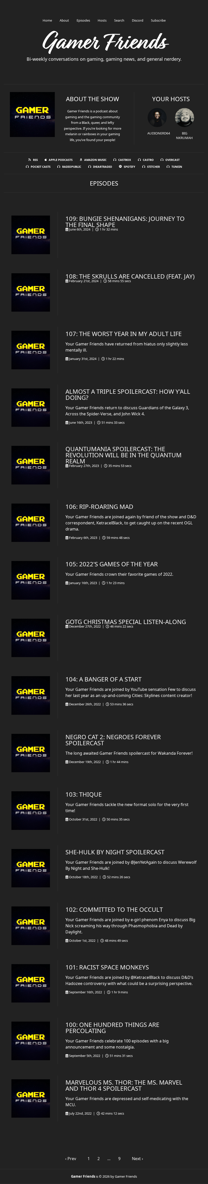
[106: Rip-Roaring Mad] (30, 523)
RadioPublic (71, 167)
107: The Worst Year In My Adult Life (123, 333)
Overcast (172, 160)
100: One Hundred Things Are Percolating (112, 1027)
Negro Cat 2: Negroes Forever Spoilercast (113, 740)
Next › (137, 1158)
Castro (148, 160)
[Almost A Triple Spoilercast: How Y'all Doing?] (30, 407)
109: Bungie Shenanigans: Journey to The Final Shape (125, 221)
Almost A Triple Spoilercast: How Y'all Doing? (127, 394)
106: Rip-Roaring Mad (99, 506)
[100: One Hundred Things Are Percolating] (30, 1041)
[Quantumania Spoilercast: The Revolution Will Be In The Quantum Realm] (30, 465)
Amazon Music (95, 160)
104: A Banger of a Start (103, 679)
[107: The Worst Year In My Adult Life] (30, 350)
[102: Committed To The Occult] (30, 925)
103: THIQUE (83, 794)
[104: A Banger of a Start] (30, 695)
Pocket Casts (40, 167)
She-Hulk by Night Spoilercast (114, 852)
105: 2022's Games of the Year (111, 564)
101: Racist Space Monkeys (107, 967)
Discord (137, 20)
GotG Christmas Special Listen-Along (125, 621)
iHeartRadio (102, 167)
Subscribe (158, 20)
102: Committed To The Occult (114, 909)
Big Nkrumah (184, 135)
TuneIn (176, 167)
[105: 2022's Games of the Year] (30, 580)
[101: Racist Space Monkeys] (30, 983)
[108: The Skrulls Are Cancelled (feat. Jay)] (30, 292)
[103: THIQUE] (30, 810)
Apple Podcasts (61, 160)
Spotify (129, 167)
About (64, 20)
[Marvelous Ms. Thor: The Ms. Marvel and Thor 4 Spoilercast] (30, 1098)
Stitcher (153, 167)
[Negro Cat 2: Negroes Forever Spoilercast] (30, 753)
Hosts (102, 20)
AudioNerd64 (158, 133)
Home (47, 20)
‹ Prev (70, 1158)
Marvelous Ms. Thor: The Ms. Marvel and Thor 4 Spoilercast (123, 1085)
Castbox (124, 160)
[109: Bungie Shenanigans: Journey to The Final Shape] (30, 235)
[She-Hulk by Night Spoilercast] (30, 868)
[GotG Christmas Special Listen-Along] (30, 638)
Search (119, 20)
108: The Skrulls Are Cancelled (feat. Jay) (130, 276)
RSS (35, 160)
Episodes (83, 20)
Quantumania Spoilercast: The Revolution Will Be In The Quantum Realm (123, 455)
